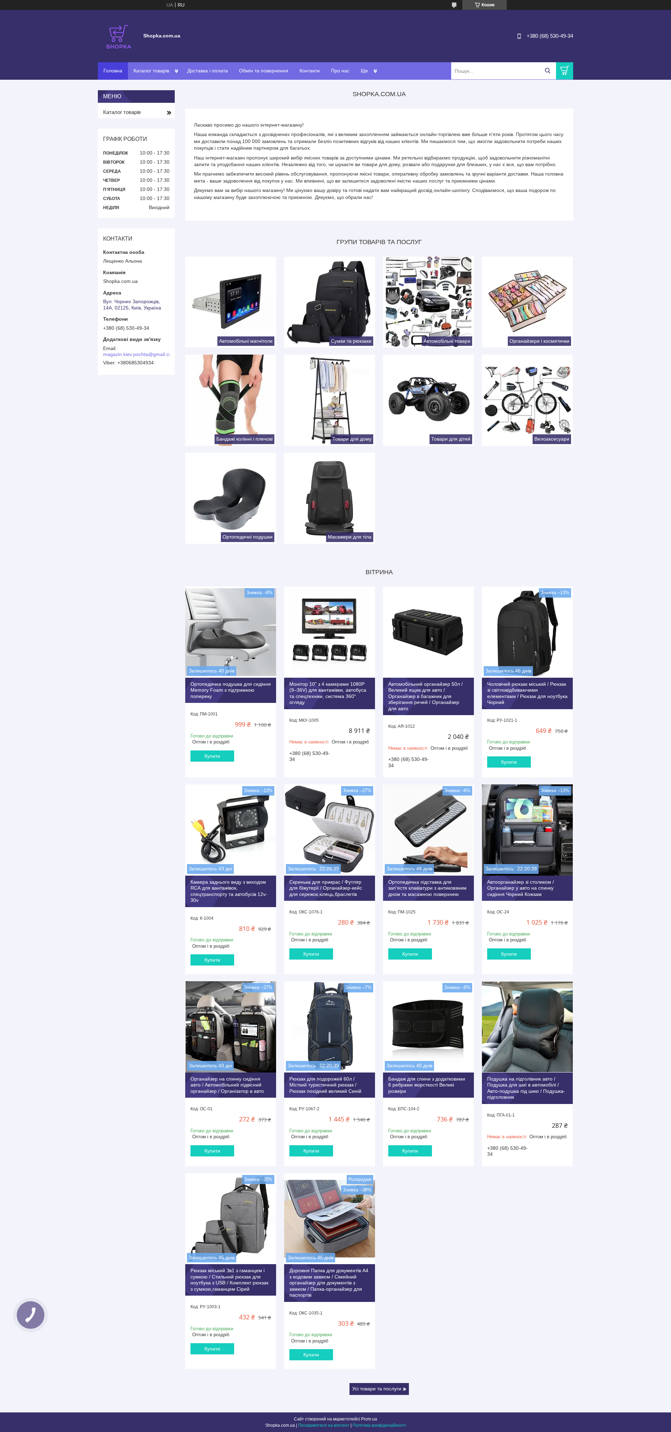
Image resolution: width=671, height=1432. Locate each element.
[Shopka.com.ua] (119, 35)
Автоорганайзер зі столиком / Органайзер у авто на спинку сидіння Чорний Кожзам (520, 888)
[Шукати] (547, 70)
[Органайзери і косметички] (527, 302)
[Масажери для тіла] (329, 498)
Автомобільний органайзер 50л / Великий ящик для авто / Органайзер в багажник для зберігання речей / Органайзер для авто (425, 696)
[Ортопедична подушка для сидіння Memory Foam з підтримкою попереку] (230, 631)
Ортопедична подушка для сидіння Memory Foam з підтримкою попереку (230, 690)
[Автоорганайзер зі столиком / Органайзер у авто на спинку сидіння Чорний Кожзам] (527, 829)
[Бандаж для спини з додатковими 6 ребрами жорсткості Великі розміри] (428, 1026)
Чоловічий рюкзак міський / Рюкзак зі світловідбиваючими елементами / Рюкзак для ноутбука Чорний (527, 693)
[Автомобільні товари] (428, 302)
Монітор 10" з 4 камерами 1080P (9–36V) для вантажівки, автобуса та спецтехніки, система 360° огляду (327, 693)
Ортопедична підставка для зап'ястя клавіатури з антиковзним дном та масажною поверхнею (427, 888)
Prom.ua (369, 1419)
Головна (112, 70)
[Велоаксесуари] (527, 400)
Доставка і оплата (207, 70)
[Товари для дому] (329, 400)
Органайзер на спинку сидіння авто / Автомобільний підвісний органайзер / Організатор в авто (227, 1085)
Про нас (340, 70)
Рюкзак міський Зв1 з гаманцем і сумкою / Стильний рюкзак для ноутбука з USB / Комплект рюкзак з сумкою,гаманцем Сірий (229, 1280)
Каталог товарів (151, 70)
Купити (212, 756)
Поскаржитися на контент (323, 1425)
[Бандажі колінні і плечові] (230, 400)
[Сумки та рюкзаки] (329, 302)
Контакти (310, 70)
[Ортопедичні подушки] (230, 498)
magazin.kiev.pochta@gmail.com (139, 354)
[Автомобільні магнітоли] (230, 302)
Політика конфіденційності (379, 1425)
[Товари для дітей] (428, 400)
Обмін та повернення (263, 70)
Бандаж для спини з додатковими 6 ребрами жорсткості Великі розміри (426, 1085)
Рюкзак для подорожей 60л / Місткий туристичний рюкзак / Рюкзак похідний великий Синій (325, 1085)
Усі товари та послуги (376, 1388)
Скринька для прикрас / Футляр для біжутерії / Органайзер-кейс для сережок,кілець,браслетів (325, 888)
